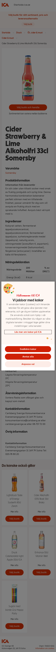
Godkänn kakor (28, 349)
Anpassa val (28, 364)
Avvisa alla (28, 356)
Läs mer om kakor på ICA (28, 332)
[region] (28, 326)
